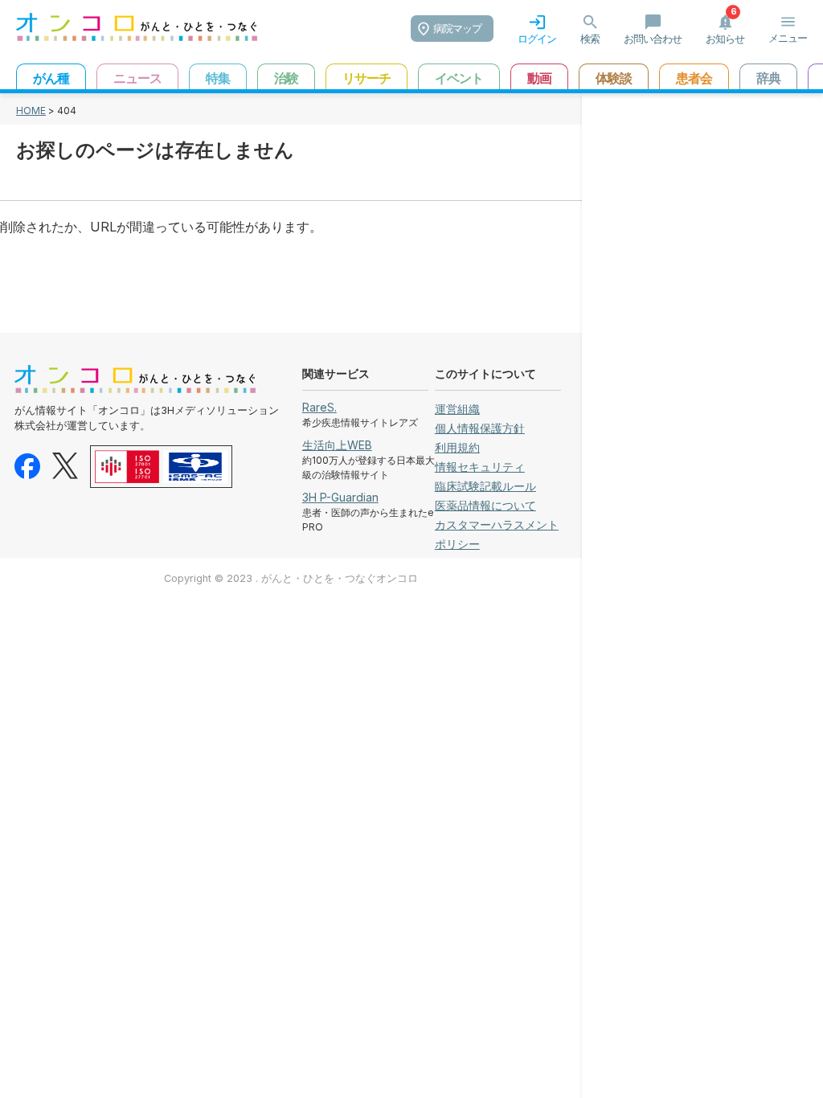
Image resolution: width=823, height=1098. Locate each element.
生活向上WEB (337, 445)
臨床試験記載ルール (485, 486)
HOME (31, 110)
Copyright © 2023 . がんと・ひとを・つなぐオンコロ (291, 578)
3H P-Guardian (340, 497)
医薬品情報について (485, 505)
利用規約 (457, 447)
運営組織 (457, 409)
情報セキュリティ (480, 466)
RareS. (319, 407)
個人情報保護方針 (480, 428)
